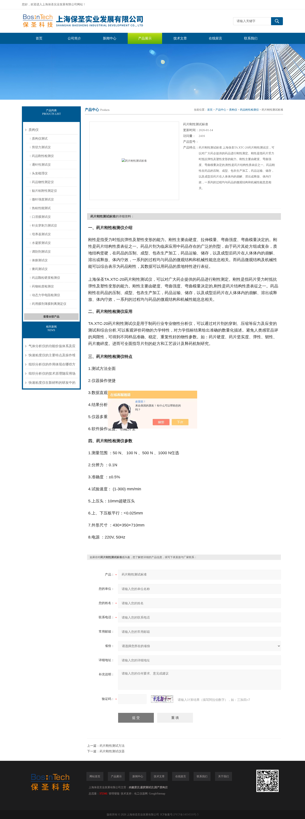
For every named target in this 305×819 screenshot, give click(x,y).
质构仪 (34, 130)
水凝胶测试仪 (41, 243)
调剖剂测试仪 (41, 251)
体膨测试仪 (40, 260)
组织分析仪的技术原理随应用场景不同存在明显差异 (52, 375)
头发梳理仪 (40, 173)
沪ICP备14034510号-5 (185, 814)
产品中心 (220, 109)
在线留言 (215, 38)
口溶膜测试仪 (41, 217)
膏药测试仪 (40, 269)
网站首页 (95, 776)
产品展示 (145, 38)
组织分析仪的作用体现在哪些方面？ (52, 366)
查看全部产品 (51, 316)
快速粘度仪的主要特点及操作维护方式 (52, 356)
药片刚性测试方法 (112, 745)
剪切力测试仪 (41, 147)
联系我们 (250, 38)
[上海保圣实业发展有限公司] (89, 21)
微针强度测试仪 (43, 199)
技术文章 (180, 38)
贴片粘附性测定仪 (44, 190)
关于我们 (223, 776)
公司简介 (74, 38)
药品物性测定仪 (43, 182)
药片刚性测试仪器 (112, 751)
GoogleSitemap (157, 793)
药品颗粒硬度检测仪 (46, 277)
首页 (39, 38)
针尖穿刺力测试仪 (44, 225)
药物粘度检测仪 (43, 286)
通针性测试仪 (41, 164)
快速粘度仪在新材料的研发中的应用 (52, 384)
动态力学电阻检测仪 (46, 295)
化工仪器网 (141, 793)
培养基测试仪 (41, 234)
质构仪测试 (40, 138)
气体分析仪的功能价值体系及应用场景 (52, 347)
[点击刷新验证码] (162, 699)
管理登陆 (114, 793)
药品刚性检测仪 (43, 156)
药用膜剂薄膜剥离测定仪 (49, 303)
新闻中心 (109, 38)
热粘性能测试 (41, 208)
